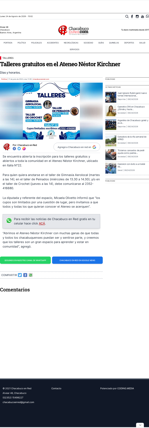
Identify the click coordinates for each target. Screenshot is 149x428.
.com (41, 79)
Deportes (129, 43)
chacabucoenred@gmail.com (18, 402)
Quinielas (114, 43)
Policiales (36, 43)
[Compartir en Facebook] (25, 275)
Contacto (56, 388)
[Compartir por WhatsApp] (30, 275)
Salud (142, 43)
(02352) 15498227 (13, 397)
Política (22, 43)
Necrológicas (71, 43)
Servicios (74, 49)
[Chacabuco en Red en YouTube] (142, 16)
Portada (8, 43)
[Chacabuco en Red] (74, 30)
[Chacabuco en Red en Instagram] (137, 16)
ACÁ (42, 223)
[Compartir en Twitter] (20, 275)
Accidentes (53, 43)
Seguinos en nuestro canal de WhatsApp (25, 260)
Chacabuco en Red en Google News (77, 260)
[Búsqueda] (127, 16)
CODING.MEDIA (125, 388)
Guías (101, 43)
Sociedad (88, 43)
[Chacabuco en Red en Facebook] (132, 16)
